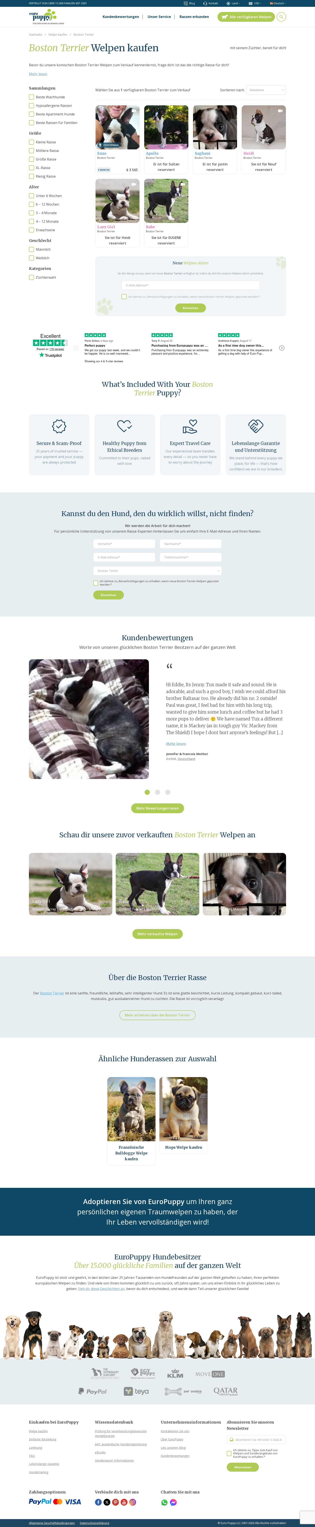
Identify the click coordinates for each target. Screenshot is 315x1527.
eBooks (100, 1452)
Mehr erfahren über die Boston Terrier (157, 1015)
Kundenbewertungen (175, 1456)
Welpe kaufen (38, 1431)
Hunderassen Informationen (114, 1460)
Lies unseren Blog (173, 1448)
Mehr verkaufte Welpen (158, 934)
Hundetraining (38, 1472)
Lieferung (35, 1448)
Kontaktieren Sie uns (175, 1431)
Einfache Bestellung (42, 1439)
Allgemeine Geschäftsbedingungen (52, 1523)
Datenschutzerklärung (94, 1523)
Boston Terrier (52, 993)
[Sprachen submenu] (285, 3)
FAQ (32, 1456)
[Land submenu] (239, 3)
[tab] (147, 792)
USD (256, 3)
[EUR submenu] (260, 3)
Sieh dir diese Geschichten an (101, 1288)
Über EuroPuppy (172, 1439)
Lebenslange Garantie (44, 1464)
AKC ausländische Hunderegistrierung (121, 1444)
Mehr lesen (38, 74)
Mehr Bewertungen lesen (157, 808)
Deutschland (186, 759)
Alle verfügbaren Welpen (251, 17)
